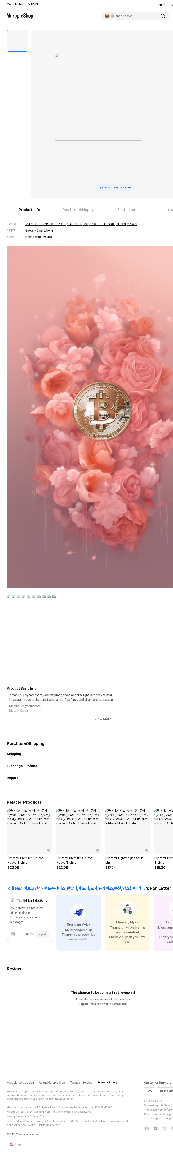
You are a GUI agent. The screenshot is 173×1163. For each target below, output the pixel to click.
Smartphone (45, 230)
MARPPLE (34, 4)
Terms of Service (81, 1082)
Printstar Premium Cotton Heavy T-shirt (25, 860)
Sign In (162, 4)
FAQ (149, 1090)
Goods (29, 230)
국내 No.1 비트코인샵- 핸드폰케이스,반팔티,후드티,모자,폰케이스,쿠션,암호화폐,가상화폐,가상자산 (81, 224)
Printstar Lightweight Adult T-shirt (126, 860)
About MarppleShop (52, 1082)
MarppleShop (15, 4)
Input (42, 934)
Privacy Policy (107, 1082)
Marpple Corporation (20, 1082)
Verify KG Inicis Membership (44, 1125)
